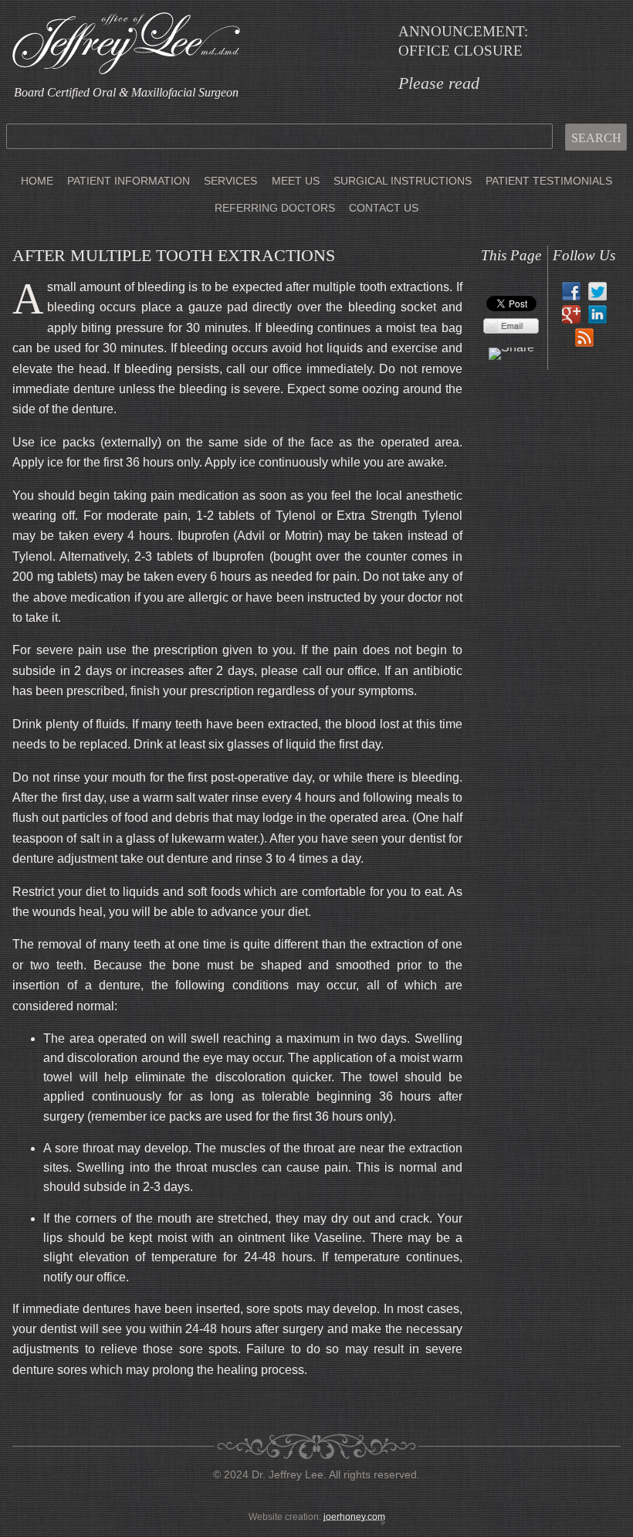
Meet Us (296, 181)
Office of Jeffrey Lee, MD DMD (126, 43)
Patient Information (128, 181)
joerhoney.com (354, 1517)
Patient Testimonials (549, 181)
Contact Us (383, 208)
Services (230, 181)
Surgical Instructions (402, 181)
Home (37, 181)
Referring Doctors (275, 208)
